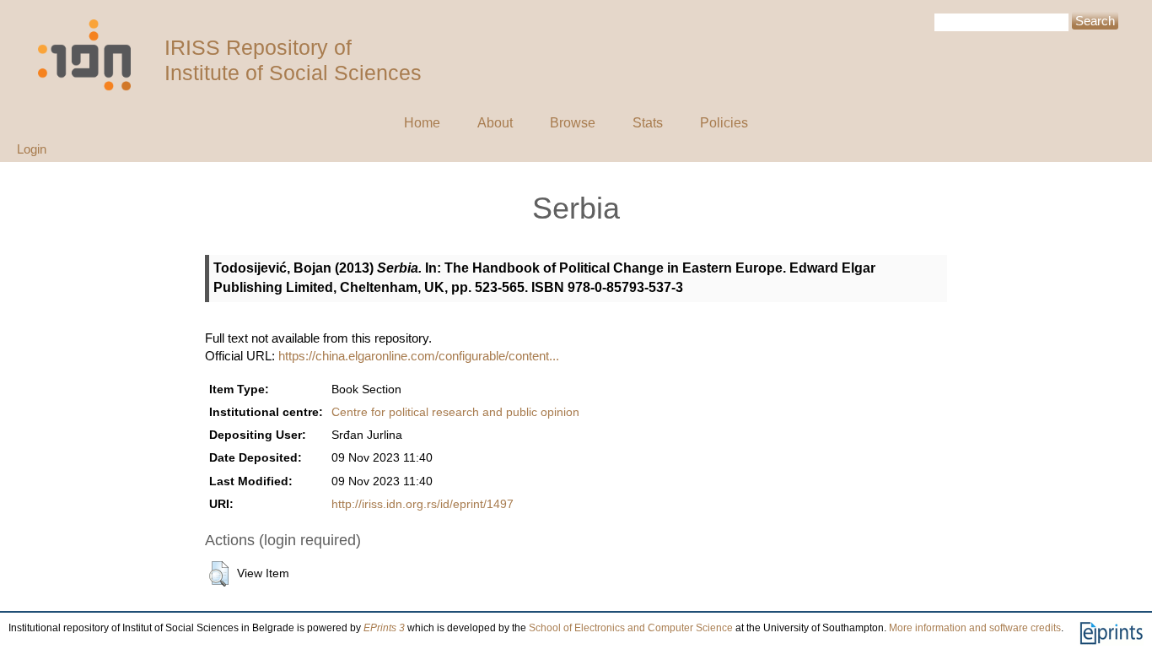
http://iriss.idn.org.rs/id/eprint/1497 (422, 504)
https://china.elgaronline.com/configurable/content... (418, 356)
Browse (572, 123)
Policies (724, 123)
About (495, 123)
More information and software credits (975, 628)
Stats (648, 123)
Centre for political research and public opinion (455, 412)
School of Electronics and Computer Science (631, 628)
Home (422, 123)
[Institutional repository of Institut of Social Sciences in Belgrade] (93, 55)
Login (31, 149)
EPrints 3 (384, 628)
